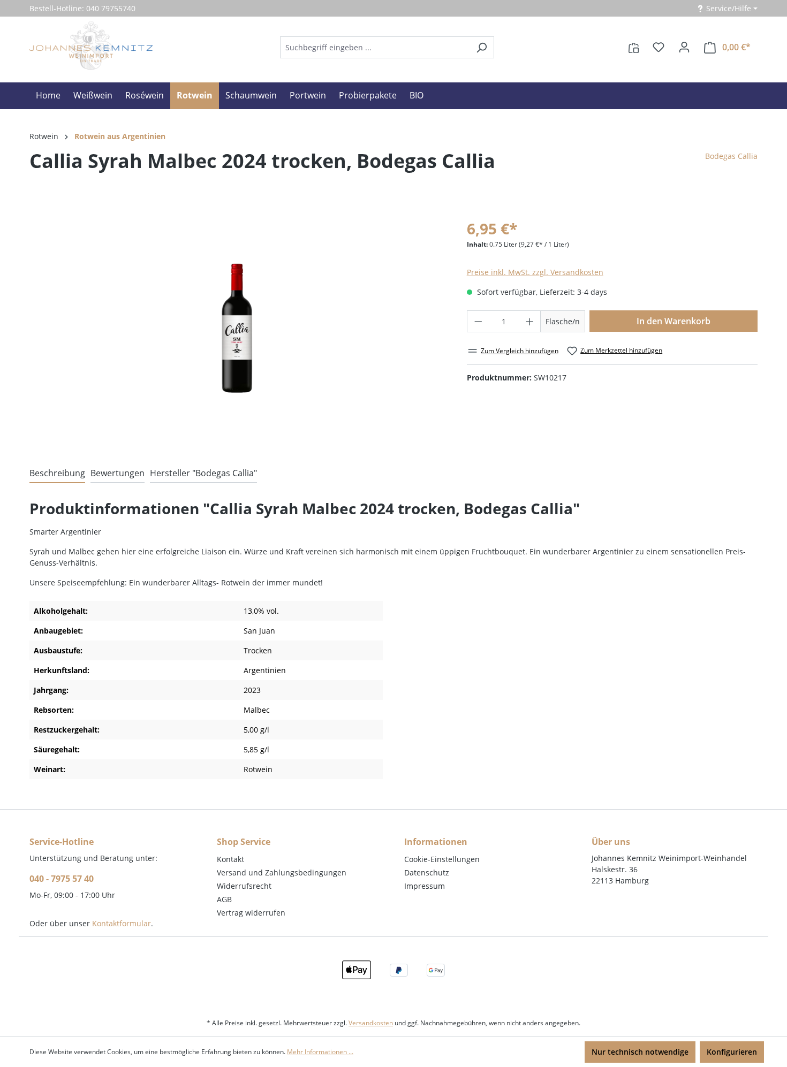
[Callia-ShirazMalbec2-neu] (237, 329)
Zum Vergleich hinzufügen (519, 350)
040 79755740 (110, 8)
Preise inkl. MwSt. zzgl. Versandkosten (535, 272)
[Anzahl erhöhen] (530, 321)
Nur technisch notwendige (640, 1052)
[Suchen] (481, 47)
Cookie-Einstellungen (442, 859)
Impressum (424, 886)
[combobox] (375, 47)
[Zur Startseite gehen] (91, 45)
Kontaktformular (121, 923)
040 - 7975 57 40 (61, 879)
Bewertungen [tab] (117, 473)
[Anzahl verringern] (478, 321)
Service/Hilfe (728, 8)
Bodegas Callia (731, 156)
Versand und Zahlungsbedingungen (281, 872)
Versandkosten (371, 1022)
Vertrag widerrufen (251, 913)
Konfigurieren (732, 1052)
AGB (224, 899)
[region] (237, 330)
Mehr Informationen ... (320, 1051)
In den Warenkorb (673, 321)
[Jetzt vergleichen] (634, 47)
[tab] (57, 473)
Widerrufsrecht (244, 886)
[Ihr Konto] (684, 47)
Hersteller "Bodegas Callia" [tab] (203, 473)
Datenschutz (426, 872)
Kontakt (230, 859)
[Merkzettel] (658, 47)
